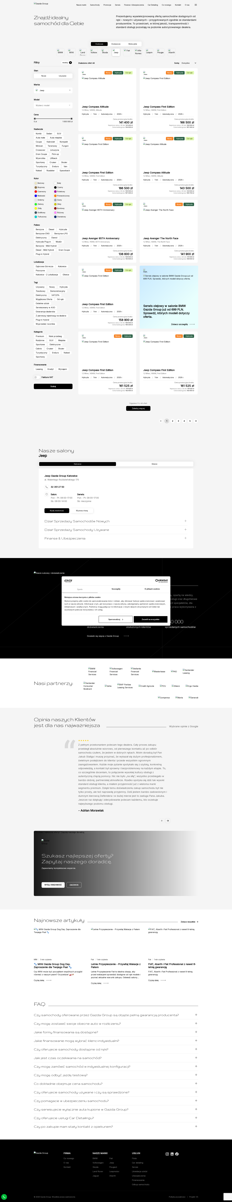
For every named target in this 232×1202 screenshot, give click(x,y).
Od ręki (60, 299)
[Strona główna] (41, 4)
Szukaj (53, 386)
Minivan (39, 146)
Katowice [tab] (77, 464)
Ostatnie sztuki (42, 303)
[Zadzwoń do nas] (4, 1197)
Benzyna (40, 229)
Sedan (49, 133)
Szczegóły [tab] (116, 589)
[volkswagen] (94, 52)
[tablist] (116, 44)
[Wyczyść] (70, 90)
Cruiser (53, 162)
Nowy (52, 287)
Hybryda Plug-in (43, 242)
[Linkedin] (172, 1154)
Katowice (62, 266)
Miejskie (61, 340)
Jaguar (96, 1176)
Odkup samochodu (140, 1184)
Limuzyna (54, 150)
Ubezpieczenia (138, 1176)
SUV (59, 133)
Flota (134, 1158)
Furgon (65, 146)
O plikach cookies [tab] (152, 589)
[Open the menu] (195, 4)
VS (197, 1197)
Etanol (54, 237)
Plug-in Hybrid (42, 254)
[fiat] (127, 52)
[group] (116, 52)
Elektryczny (41, 237)
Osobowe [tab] (99, 44)
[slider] (35, 119)
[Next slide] (167, 820)
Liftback (53, 158)
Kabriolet (51, 142)
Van (65, 166)
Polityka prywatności (177, 1197)
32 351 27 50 (57, 487)
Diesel (51, 229)
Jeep (111, 1163)
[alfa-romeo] (138, 52)
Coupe (39, 142)
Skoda (95, 1167)
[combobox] (54, 90)
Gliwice (66, 274)
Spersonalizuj (114, 619)
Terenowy (52, 146)
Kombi (38, 133)
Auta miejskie (56, 137)
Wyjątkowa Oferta (44, 299)
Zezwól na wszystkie (150, 619)
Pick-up (55, 154)
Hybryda (63, 229)
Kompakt (64, 142)
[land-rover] (83, 52)
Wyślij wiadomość (53, 885)
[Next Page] (195, 421)
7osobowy (40, 291)
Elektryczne (55, 344)
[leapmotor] (149, 52)
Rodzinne (40, 340)
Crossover (40, 150)
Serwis (117, 5)
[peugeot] (160, 52)
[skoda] (105, 52)
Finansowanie (138, 1180)
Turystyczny (41, 166)
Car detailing (137, 1163)
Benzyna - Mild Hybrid (46, 246)
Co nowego (166, 5)
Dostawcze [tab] (116, 44)
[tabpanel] (116, 52)
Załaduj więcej (138, 408)
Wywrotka (40, 158)
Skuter (64, 162)
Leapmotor (114, 1171)
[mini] (71, 52)
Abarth (112, 1176)
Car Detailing (153, 5)
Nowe (43, 76)
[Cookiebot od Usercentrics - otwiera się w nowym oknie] (157, 581)
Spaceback (65, 170)
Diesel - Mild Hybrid (45, 250)
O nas (187, 5)
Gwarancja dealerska (45, 311)
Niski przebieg (55, 336)
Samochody (95, 5)
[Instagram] (167, 1154)
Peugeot (113, 1167)
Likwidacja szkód (139, 1171)
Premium (40, 336)
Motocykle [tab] (133, 44)
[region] (116, 779)
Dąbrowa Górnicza (44, 266)
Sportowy (40, 162)
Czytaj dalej (39, 980)
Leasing (39, 369)
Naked (39, 170)
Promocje (107, 5)
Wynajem (62, 369)
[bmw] (60, 52)
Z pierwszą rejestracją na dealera (51, 315)
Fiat (111, 1158)
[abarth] (171, 52)
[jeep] (116, 52)
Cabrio (39, 348)
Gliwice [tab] (154, 464)
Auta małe (40, 137)
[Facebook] (176, 1154)
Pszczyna (40, 270)
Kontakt (178, 5)
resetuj (65, 63)
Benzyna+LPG (61, 233)
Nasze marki (81, 5)
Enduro (55, 166)
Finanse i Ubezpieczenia (134, 5)
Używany (40, 287)
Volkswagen (98, 1163)
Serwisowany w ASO (45, 307)
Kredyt (50, 369)
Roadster (51, 170)
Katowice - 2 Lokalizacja (47, 274)
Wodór (59, 242)
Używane (62, 76)
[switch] (37, 377)
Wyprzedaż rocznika (45, 324)
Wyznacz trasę (82, 511)
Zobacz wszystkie (188, 922)
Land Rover (98, 1171)
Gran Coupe (41, 154)
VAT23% (55, 295)
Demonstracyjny (57, 291)
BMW (95, 1158)
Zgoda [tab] (80, 589)
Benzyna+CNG (43, 233)
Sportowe (40, 344)
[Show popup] (70, 105)
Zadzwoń (74, 885)
